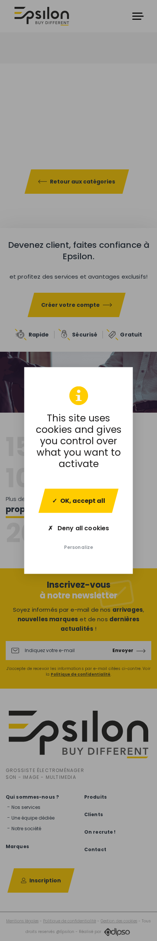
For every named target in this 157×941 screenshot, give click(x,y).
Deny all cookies (82, 528)
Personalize (78, 547)
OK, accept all (82, 500)
